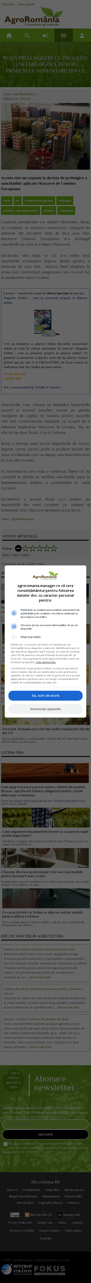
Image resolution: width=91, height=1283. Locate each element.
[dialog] (46, 641)
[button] (45, 637)
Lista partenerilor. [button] (46, 662)
